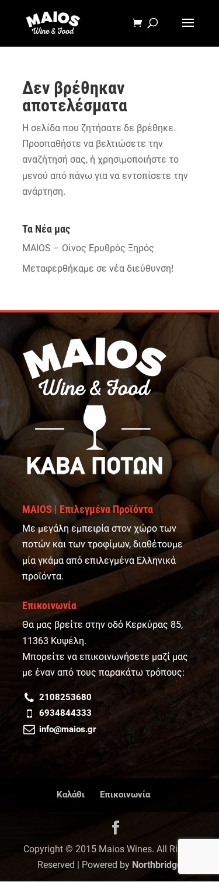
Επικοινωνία (125, 794)
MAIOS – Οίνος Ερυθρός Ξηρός (88, 248)
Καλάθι (71, 794)
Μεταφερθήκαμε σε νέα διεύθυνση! (97, 268)
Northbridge (157, 864)
